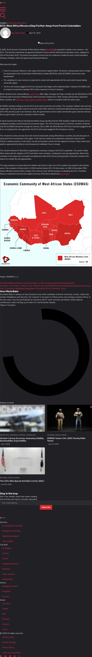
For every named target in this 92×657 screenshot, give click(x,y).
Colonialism (65, 283)
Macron (13, 288)
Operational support (10, 536)
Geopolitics (21, 23)
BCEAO (8, 283)
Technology (31, 435)
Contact (5, 624)
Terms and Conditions (11, 652)
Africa (2, 283)
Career (5, 608)
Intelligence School (10, 586)
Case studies (7, 541)
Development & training (12, 526)
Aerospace (14, 435)
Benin (13, 283)
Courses (5, 596)
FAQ (4, 614)
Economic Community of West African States (19, 286)
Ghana (76, 286)
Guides (5, 558)
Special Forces (61, 435)
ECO (72, 283)
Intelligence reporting (11, 531)
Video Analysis (8, 574)
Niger (22, 288)
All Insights (6, 548)
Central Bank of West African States (42, 283)
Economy (42, 286)
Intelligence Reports (10, 564)
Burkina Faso (21, 283)
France (61, 286)
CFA (59, 283)
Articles (5, 553)
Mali (18, 288)
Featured (12, 23)
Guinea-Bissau (85, 286)
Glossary (6, 619)
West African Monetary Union (53, 288)
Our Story (6, 603)
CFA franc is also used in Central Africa (31, 100)
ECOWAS (50, 50)
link (16, 277)
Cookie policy (8, 637)
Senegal (27, 288)
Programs (6, 591)
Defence (22, 435)
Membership (7, 579)
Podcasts (6, 569)
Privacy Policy (8, 647)
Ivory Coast (34, 94)
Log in (5, 629)
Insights (3, 23)
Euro (56, 286)
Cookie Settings (9, 642)
